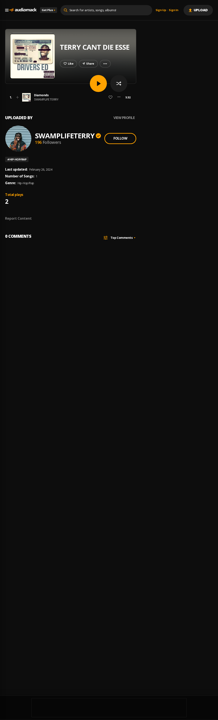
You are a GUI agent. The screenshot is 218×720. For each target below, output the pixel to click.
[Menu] (7, 10)
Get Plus (48, 10)
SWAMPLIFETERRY (46, 99)
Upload (201, 10)
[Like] (110, 97)
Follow (120, 138)
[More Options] (119, 97)
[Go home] (23, 10)
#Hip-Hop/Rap (16, 159)
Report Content (18, 218)
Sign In (173, 10)
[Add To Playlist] (17, 97)
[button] (69, 97)
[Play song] (98, 83)
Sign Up (161, 10)
